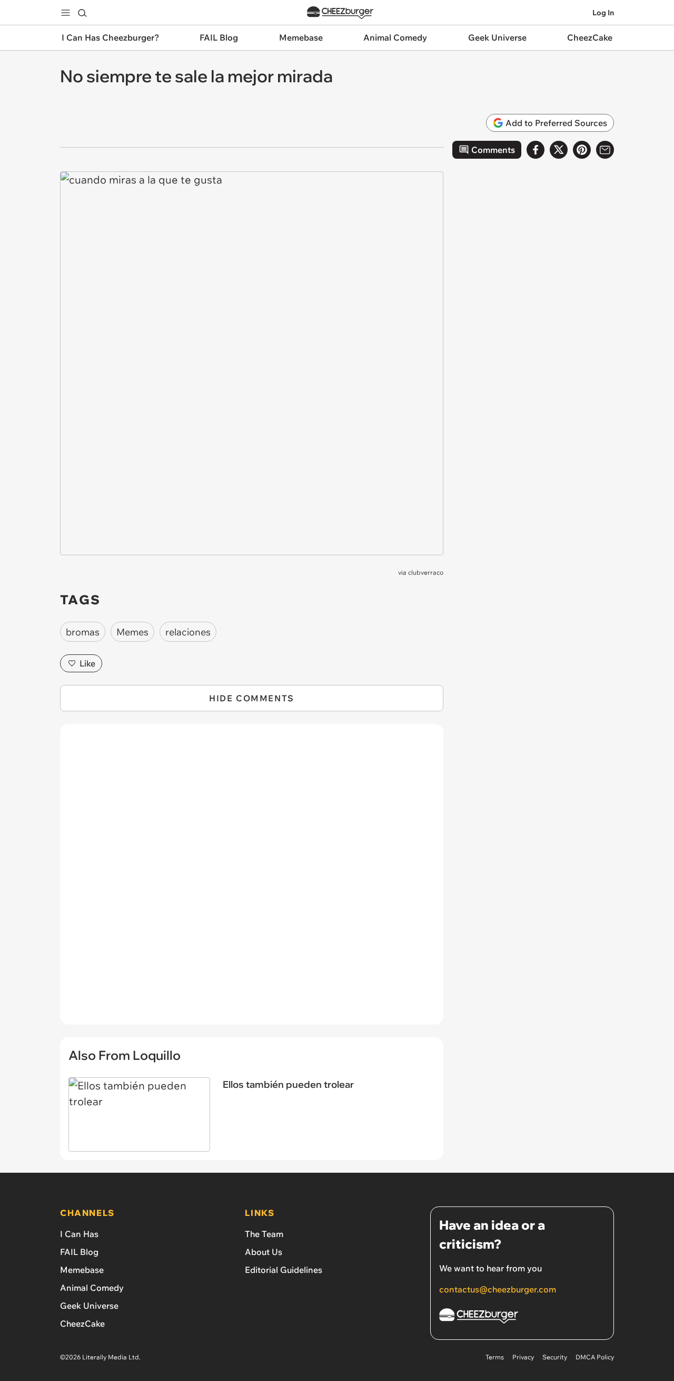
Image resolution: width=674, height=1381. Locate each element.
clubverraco (425, 572)
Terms (494, 1357)
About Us (263, 1252)
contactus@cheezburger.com (497, 1289)
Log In (603, 12)
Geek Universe (89, 1305)
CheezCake (82, 1323)
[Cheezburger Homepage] (340, 13)
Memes (132, 632)
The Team (264, 1234)
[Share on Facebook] (535, 150)
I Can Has (79, 1234)
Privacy (523, 1357)
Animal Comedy (92, 1287)
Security (554, 1357)
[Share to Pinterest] (582, 150)
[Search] (82, 12)
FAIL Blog (79, 1252)
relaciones (188, 632)
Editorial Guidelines (283, 1269)
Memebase (82, 1269)
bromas (83, 632)
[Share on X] (559, 150)
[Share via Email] (605, 150)
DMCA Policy (595, 1357)
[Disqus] (251, 880)
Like (87, 663)
